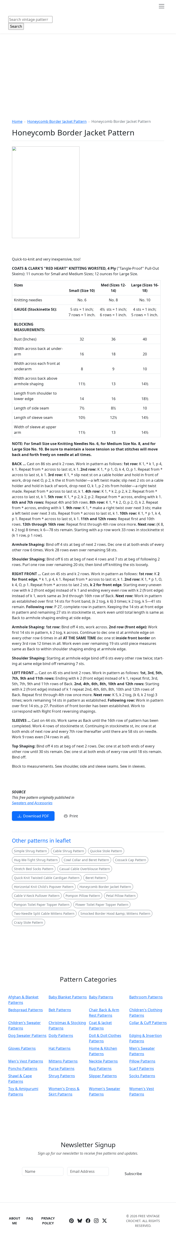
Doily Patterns (61, 1035)
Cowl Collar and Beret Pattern (86, 860)
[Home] (9, 6)
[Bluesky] (79, 1220)
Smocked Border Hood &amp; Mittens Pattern (115, 913)
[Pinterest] (71, 1220)
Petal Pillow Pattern (121, 895)
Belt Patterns (60, 1009)
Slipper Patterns (103, 1075)
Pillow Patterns (142, 1061)
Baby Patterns (101, 997)
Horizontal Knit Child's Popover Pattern (44, 887)
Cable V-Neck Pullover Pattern (37, 895)
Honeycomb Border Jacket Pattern (57, 121)
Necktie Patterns (103, 1061)
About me (14, 1220)
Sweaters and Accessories (32, 802)
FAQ (29, 1218)
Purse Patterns (61, 1068)
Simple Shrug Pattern (30, 851)
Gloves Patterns (22, 1048)
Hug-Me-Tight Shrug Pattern (36, 860)
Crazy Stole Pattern (28, 922)
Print (73, 816)
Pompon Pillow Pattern (83, 895)
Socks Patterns (142, 1075)
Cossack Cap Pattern (130, 860)
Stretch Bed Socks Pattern (33, 869)
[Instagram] (96, 1220)
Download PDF (36, 816)
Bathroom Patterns (146, 997)
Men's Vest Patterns (25, 1061)
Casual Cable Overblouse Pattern (84, 869)
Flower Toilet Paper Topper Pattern (101, 904)
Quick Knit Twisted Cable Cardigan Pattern (47, 878)
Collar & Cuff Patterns (148, 1022)
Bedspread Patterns (25, 1009)
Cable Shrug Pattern (68, 851)
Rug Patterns (100, 1068)
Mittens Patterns (63, 1061)
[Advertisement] (88, 68)
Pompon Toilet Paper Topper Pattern (41, 904)
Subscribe (133, 1173)
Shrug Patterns (62, 1075)
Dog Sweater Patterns (27, 1035)
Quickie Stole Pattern (106, 851)
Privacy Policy (48, 1220)
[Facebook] (88, 1220)
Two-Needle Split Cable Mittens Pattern (44, 913)
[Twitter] (104, 1220)
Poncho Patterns (22, 1068)
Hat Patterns (60, 1048)
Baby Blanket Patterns (68, 997)
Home (17, 121)
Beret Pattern (95, 878)
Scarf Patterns (141, 1068)
